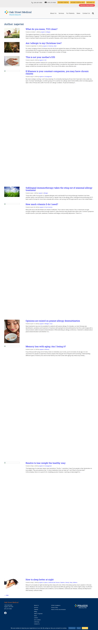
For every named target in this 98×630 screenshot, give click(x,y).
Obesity (67, 582)
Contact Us (86, 13)
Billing (35, 611)
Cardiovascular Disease (54, 582)
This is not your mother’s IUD (40, 57)
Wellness (75, 582)
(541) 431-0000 (38, 2)
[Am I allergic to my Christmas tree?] (13, 47)
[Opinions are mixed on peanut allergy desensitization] (13, 331)
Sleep (71, 582)
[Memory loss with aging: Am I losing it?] (13, 402)
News (78, 13)
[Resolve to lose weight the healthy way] (13, 519)
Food (46, 207)
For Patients (70, 13)
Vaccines (50, 207)
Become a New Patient (86, 5)
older (6, 595)
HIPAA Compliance (55, 605)
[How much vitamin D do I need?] (13, 260)
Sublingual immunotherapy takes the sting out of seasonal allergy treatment (59, 189)
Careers (36, 617)
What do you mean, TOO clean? (41, 29)
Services (61, 13)
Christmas (50, 46)
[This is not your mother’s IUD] (13, 61)
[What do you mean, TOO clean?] (13, 33)
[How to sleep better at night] (13, 583)
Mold (55, 46)
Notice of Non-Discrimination (58, 609)
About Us (53, 13)
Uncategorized (48, 76)
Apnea (45, 582)
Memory (47, 349)
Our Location (37, 619)
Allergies (48, 32)
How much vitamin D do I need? (42, 204)
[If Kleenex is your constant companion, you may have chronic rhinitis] (13, 127)
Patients (36, 609)
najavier (43, 32)
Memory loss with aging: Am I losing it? (46, 346)
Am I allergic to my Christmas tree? (44, 43)
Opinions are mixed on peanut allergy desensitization (53, 320)
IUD (45, 60)
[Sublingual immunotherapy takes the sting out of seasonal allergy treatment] (13, 192)
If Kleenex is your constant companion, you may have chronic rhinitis (57, 72)
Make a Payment (38, 613)
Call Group (36, 622)
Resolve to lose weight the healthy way (46, 463)
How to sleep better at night (40, 579)
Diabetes (62, 582)
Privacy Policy (54, 607)
